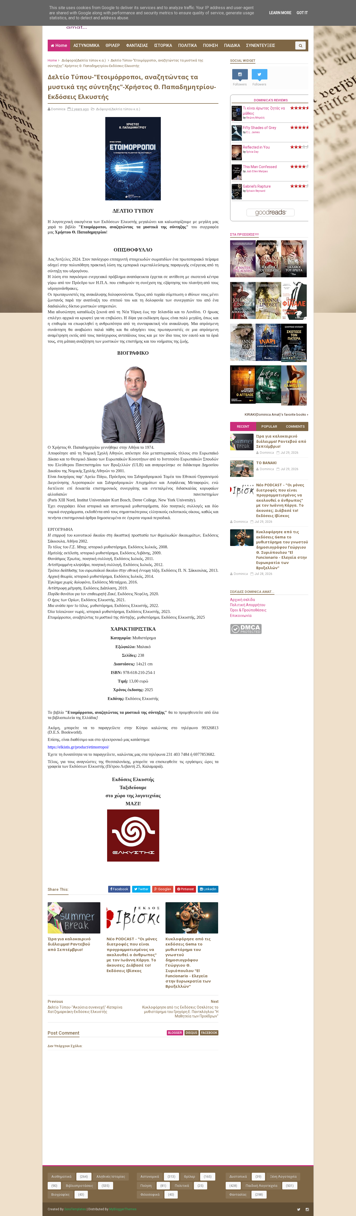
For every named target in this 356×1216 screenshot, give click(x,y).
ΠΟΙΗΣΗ (210, 45)
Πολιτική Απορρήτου (247, 605)
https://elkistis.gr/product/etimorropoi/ (78, 747)
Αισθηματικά (61, 1176)
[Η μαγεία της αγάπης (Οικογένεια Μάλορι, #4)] (243, 276)
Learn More (280, 13)
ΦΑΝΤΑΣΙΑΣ (137, 45)
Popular (269, 426)
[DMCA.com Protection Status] (246, 633)
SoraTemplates (75, 1209)
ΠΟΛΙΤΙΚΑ (187, 45)
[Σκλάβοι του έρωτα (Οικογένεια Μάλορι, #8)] (294, 276)
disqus (191, 1033)
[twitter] (298, 1209)
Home (61, 45)
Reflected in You (256, 147)
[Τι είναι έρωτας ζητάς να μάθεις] (237, 120)
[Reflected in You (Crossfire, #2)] (237, 159)
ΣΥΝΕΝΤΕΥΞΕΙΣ (260, 45)
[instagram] (307, 1209)
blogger (175, 1033)
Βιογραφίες (60, 1194)
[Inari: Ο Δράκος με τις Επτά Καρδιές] (268, 360)
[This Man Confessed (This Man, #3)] (237, 179)
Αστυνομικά (149, 1176)
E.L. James (253, 132)
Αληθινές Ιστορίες (110, 1176)
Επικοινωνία (240, 615)
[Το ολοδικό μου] (294, 404)
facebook (209, 1033)
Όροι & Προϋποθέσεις (248, 610)
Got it (302, 13)
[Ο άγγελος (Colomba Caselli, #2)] (243, 402)
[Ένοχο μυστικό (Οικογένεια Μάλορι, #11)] (268, 318)
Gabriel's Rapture (257, 186)
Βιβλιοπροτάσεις (79, 1186)
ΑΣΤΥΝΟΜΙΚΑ (86, 45)
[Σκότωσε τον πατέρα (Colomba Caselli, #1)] (294, 361)
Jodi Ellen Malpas (257, 171)
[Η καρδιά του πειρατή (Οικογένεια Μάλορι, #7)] (268, 276)
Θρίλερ (189, 1176)
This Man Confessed (260, 167)
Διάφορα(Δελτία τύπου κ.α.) (84, 60)
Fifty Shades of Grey (259, 128)
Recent (243, 426)
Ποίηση (146, 1186)
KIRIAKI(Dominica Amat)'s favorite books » (276, 414)
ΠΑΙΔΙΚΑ (232, 45)
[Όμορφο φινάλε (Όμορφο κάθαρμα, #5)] (294, 318)
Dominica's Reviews (271, 100)
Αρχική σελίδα (242, 600)
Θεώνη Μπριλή (255, 117)
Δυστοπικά (238, 1176)
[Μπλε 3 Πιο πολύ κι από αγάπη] (268, 402)
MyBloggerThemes (123, 1209)
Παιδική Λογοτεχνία (261, 1186)
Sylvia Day (252, 151)
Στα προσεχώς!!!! (244, 234)
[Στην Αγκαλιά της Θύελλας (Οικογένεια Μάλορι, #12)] (243, 360)
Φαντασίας (238, 1194)
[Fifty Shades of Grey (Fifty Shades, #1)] (237, 139)
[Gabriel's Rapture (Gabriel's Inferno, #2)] (237, 198)
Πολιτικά (182, 1186)
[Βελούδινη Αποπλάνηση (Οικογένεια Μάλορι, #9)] (243, 318)
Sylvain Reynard (255, 190)
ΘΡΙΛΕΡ (113, 45)
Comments (295, 426)
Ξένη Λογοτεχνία (283, 1176)
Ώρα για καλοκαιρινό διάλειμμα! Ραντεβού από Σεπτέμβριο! (69, 944)
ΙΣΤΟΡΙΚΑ (163, 45)
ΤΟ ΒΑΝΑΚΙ (266, 462)
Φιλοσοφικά (149, 1194)
